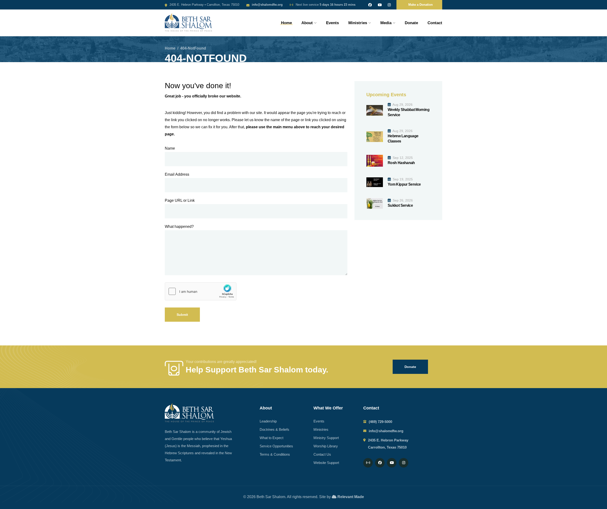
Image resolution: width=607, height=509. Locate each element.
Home (286, 23)
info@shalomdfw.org (267, 4)
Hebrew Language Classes (403, 138)
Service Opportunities (276, 446)
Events (332, 23)
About (307, 23)
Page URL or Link (180, 200)
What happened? (179, 227)
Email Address (177, 174)
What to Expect (271, 438)
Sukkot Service (400, 205)
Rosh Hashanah (401, 163)
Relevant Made (350, 497)
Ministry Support (326, 438)
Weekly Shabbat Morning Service (408, 112)
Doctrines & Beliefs (274, 429)
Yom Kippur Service (404, 184)
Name (170, 148)
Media (385, 23)
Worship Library (325, 446)
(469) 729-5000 (380, 422)
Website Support (326, 463)
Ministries (357, 23)
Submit (182, 314)
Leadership (268, 421)
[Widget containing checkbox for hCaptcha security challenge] (200, 291)
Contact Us (322, 454)
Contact (435, 23)
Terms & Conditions (275, 454)
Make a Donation (420, 4)
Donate (411, 23)
